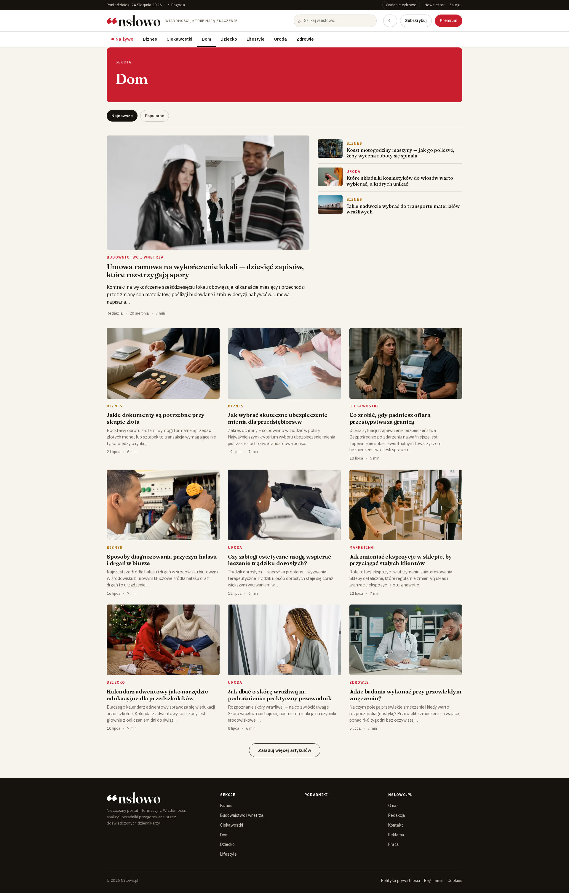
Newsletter (435, 4)
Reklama (396, 835)
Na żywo (124, 39)
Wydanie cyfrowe (401, 4)
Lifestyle (256, 39)
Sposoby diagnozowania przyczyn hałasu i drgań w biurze (162, 560)
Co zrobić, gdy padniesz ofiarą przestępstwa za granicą (390, 418)
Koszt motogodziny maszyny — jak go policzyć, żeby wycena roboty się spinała (400, 153)
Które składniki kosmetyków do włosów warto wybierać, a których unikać (399, 180)
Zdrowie (305, 39)
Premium (448, 20)
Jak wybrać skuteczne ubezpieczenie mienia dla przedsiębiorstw (277, 418)
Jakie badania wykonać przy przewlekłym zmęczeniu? (405, 694)
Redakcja (396, 815)
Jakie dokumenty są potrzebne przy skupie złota (155, 418)
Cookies (454, 880)
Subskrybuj (416, 20)
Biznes (150, 39)
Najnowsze (122, 115)
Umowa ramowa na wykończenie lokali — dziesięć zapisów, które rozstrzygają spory (205, 270)
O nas (393, 805)
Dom (206, 39)
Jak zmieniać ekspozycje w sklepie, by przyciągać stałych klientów (400, 560)
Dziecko (228, 39)
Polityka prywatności (400, 880)
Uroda (280, 39)
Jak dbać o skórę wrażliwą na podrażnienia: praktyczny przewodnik (279, 694)
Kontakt (395, 825)
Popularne (154, 115)
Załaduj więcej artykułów (284, 750)
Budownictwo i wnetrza (241, 815)
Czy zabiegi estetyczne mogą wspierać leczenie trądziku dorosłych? (279, 560)
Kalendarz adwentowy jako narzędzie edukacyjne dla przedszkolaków (157, 694)
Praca (393, 844)
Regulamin (433, 880)
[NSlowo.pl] (158, 797)
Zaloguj (455, 4)
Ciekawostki (179, 39)
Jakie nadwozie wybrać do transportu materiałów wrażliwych (403, 209)
